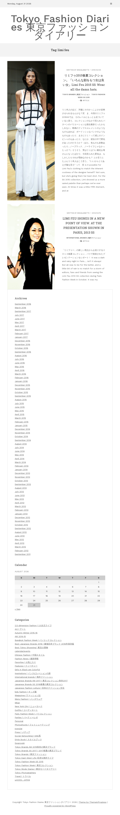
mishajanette (83, 70)
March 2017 (20, 330)
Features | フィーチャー (26, 666)
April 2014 (19, 458)
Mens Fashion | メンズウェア (28, 699)
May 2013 (19, 499)
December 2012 (22, 517)
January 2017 (21, 337)
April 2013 (19, 503)
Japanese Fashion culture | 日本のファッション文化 (39, 688)
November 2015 (22, 388)
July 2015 (19, 403)
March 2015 (20, 418)
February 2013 (21, 510)
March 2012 (20, 547)
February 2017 (22, 333)
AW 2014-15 (20, 636)
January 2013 (21, 514)
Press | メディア (22, 732)
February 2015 (21, 422)
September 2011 (22, 554)
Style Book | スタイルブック (28, 739)
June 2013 (20, 495)
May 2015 (19, 411)
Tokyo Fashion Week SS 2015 (29, 761)
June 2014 (20, 451)
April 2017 (19, 326)
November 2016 (22, 344)
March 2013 (20, 506)
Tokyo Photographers (25, 772)
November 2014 (22, 433)
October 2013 (21, 480)
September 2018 (23, 304)
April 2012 (19, 543)
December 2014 (22, 429)
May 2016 (19, 366)
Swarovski (20, 743)
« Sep (17, 609)
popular (18, 728)
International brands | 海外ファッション (83, 238)
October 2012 (21, 525)
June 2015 (20, 407)
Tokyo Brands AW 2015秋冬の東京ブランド (35, 747)
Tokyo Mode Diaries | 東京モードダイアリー (35, 769)
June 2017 (20, 319)
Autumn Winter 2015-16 (26, 633)
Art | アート (20, 629)
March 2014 (20, 462)
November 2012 (22, 521)
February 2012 (21, 550)
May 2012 (19, 539)
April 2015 (19, 414)
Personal (19, 721)
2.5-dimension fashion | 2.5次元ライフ (33, 625)
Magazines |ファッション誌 (28, 695)
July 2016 (19, 359)
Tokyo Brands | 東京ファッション (76, 94)
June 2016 (20, 363)
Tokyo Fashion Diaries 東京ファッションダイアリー (60, 27)
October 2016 (21, 348)
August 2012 (21, 532)
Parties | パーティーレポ (26, 717)
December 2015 (22, 385)
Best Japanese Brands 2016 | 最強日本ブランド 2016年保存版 (44, 644)
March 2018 (20, 307)
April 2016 (19, 370)
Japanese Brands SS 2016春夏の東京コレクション (39, 684)
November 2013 (22, 477)
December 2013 (22, 473)
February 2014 (21, 466)
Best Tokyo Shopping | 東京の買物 (31, 647)
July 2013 (19, 491)
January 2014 (21, 469)
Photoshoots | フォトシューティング (32, 725)
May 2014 (19, 455)
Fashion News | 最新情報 (26, 658)
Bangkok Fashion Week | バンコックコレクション (38, 640)
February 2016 (22, 377)
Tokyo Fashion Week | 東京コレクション (34, 765)
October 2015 (21, 392)
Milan (17, 703)
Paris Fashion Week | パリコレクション (33, 714)
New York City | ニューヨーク (28, 706)
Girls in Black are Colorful (27, 669)
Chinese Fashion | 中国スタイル (30, 655)
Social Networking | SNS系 (28, 736)
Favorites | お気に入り (25, 662)
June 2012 (20, 536)
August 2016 (21, 355)
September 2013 (23, 484)
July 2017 (19, 315)
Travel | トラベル (23, 776)
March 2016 (20, 374)
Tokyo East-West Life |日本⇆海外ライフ (34, 758)
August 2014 (21, 444)
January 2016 (21, 381)
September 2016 (23, 352)
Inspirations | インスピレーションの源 (32, 673)
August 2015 (21, 399)
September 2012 (23, 528)
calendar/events (22, 651)
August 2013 (21, 488)
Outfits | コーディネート (26, 710)
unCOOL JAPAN (22, 780)
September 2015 (23, 396)
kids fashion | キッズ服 (26, 692)
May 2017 (19, 322)
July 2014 (19, 447)
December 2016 (22, 341)
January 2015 (21, 425)
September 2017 (23, 311)
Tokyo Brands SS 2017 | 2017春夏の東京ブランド (38, 750)
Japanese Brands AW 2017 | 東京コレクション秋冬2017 (41, 681)
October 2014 (21, 436)
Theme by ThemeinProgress (92, 802)
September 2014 (23, 440)
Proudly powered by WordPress (60, 806)
